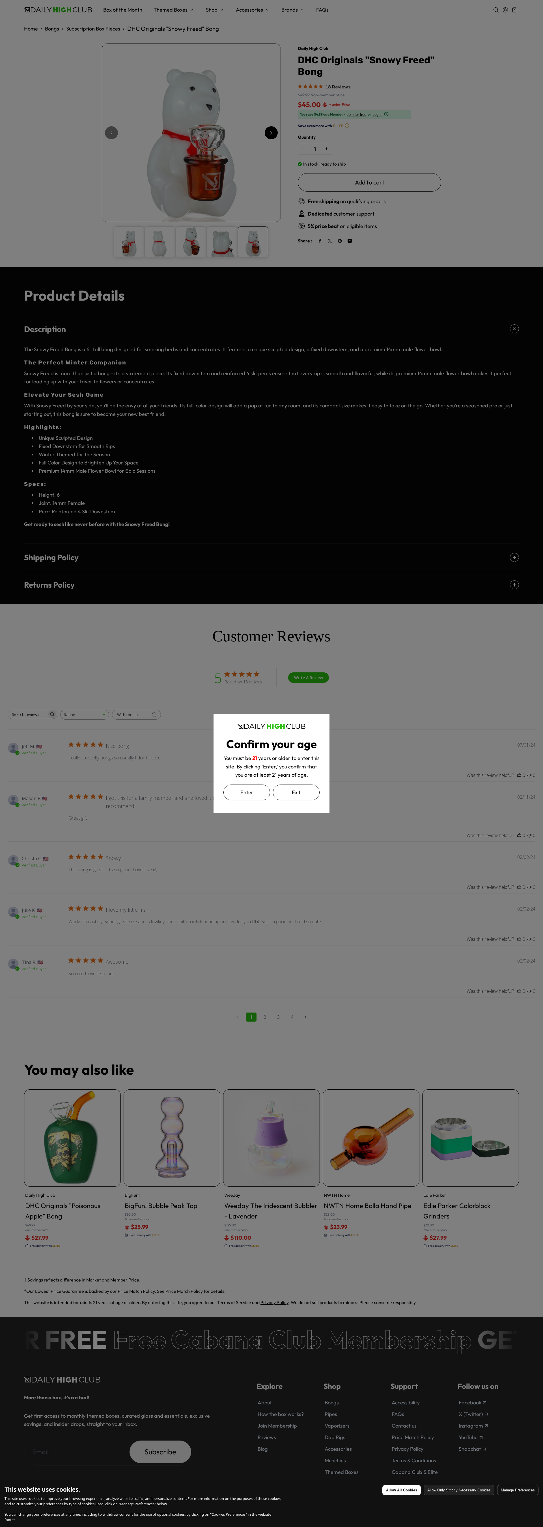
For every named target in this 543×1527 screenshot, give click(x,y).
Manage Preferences (518, 1490)
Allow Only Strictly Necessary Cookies (459, 1490)
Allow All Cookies (401, 1490)
